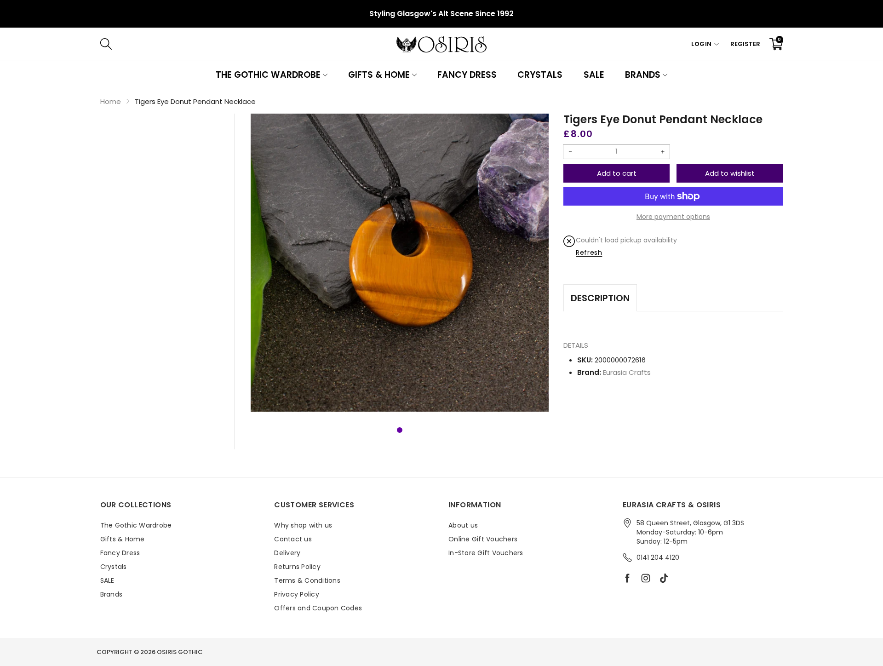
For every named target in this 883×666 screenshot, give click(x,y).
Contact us (293, 539)
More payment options (673, 216)
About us (463, 525)
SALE (594, 75)
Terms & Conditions (307, 580)
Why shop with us (303, 525)
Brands (642, 75)
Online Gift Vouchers (482, 539)
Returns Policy (297, 566)
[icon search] (243, 44)
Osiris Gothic (180, 652)
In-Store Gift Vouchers (485, 552)
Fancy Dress (467, 75)
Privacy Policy (296, 594)
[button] (399, 430)
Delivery (287, 552)
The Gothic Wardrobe (268, 75)
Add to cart (616, 173)
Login (701, 44)
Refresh (589, 252)
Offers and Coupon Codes (318, 608)
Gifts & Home (379, 75)
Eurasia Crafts (627, 372)
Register (745, 44)
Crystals (539, 75)
